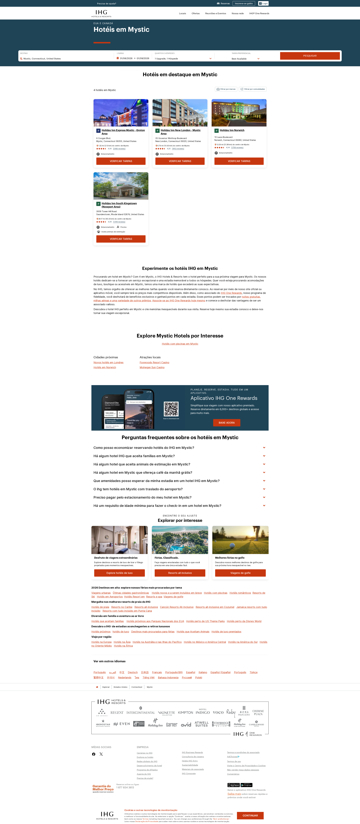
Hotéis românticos (240, 592)
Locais (182, 13)
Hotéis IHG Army (190, 760)
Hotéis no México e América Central (205, 641)
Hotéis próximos (101, 631)
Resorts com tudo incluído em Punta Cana (127, 610)
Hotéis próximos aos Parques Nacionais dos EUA (155, 621)
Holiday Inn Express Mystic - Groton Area (123, 132)
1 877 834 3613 (125, 787)
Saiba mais (234, 793)
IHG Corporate (189, 773)
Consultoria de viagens (193, 756)
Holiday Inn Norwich (232, 130)
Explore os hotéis (145, 757)
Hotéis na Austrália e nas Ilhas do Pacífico (157, 641)
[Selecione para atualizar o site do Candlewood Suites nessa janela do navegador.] (256, 724)
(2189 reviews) (119, 149)
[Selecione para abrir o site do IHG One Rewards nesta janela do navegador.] (247, 734)
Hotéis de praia (100, 607)
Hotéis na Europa (101, 641)
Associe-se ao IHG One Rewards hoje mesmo (178, 300)
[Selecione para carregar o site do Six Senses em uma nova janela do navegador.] (101, 712)
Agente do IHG (144, 773)
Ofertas (196, 13)
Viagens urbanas (101, 592)
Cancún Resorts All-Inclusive (177, 607)
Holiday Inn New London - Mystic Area (181, 132)
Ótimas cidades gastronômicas (131, 592)
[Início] (97, 687)
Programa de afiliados (147, 769)
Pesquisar (310, 56)
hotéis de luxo (121, 631)
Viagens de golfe (173, 596)
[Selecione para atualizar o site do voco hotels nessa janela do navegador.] (218, 712)
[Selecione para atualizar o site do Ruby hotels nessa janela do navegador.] (231, 712)
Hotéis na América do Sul (242, 641)
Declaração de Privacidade (146, 821)
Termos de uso (234, 761)
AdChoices (232, 756)
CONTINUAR (250, 815)
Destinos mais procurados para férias (153, 631)
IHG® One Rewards (259, 13)
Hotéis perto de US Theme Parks (205, 621)
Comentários (233, 773)
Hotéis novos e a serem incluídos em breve (177, 592)
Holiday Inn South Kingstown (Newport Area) (119, 205)
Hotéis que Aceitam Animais (193, 631)
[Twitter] (101, 754)
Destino (24, 53)
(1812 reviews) (178, 149)
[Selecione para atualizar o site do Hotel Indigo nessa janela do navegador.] (203, 712)
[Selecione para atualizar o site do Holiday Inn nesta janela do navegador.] (155, 724)
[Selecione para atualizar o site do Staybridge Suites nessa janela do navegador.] (221, 724)
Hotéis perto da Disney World (244, 621)
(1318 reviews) (119, 222)
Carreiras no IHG (144, 752)
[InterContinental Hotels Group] (101, 13)
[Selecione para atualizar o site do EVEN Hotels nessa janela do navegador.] (122, 724)
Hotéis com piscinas (215, 592)
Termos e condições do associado (243, 752)
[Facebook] (94, 754)
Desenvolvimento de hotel (149, 765)
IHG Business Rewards (192, 752)
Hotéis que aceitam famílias (107, 621)
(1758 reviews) (237, 147)
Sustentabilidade (190, 764)
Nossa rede (238, 13)
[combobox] (67, 58)
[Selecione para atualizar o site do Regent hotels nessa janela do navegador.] (117, 712)
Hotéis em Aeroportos (110, 596)
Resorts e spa (154, 596)
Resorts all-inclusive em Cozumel (215, 607)
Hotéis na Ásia (122, 641)
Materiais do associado (193, 769)
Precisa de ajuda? (106, 3)
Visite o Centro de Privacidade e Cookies (246, 765)
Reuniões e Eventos (215, 13)
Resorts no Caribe (121, 607)
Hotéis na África (123, 645)
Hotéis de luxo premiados (226, 631)
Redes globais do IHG (147, 761)
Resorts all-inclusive (146, 607)
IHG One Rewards (231, 292)
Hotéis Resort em (134, 596)
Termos (145, 818)
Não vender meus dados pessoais (243, 769)
